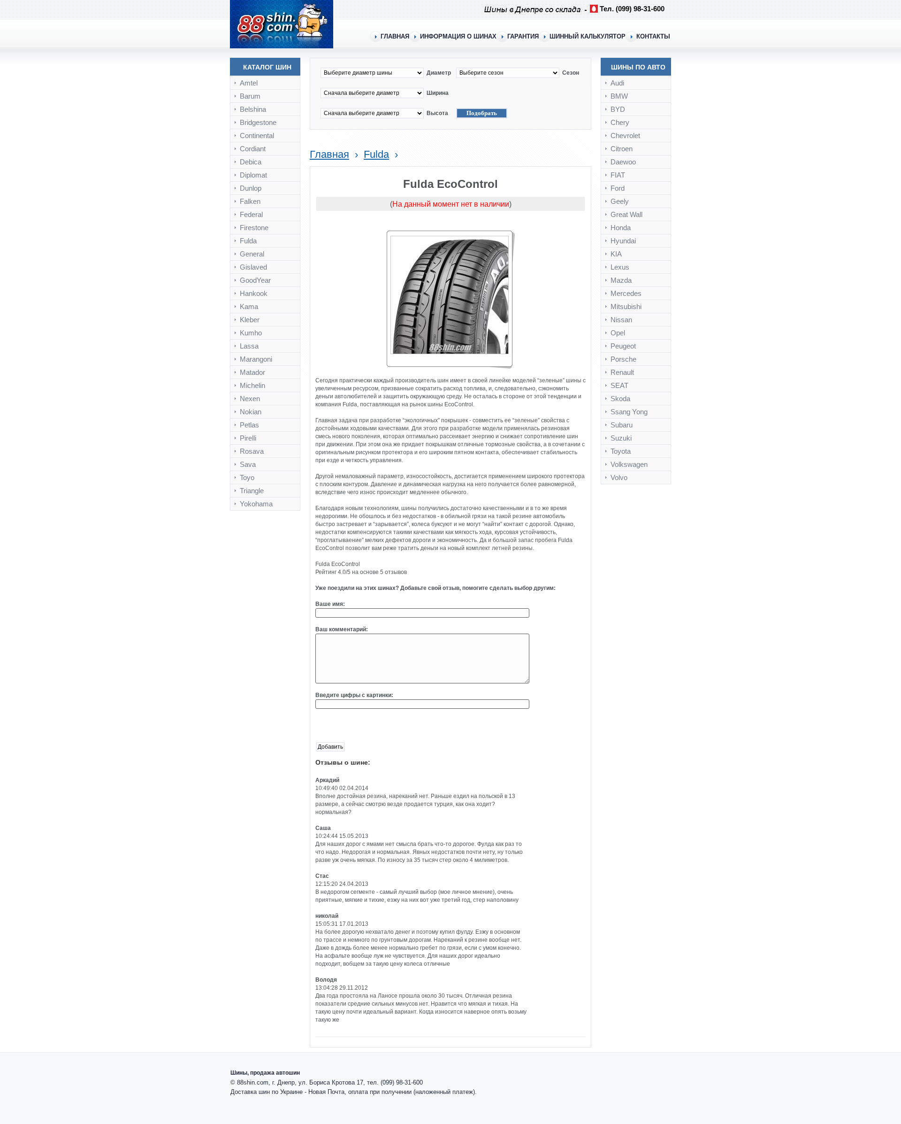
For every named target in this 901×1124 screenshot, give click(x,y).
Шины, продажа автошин (265, 1073)
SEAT (619, 385)
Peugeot (623, 346)
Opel (618, 333)
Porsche (623, 359)
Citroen (622, 149)
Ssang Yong (629, 412)
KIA (616, 254)
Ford (618, 188)
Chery (620, 122)
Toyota (621, 451)
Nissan (621, 320)
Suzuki (621, 438)
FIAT (618, 175)
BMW (619, 96)
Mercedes (626, 293)
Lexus (620, 267)
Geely (620, 201)
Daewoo (623, 162)
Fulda (376, 154)
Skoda (620, 399)
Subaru (622, 425)
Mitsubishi (626, 306)
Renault (622, 372)
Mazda (621, 280)
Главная (329, 154)
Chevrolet (625, 136)
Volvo (619, 477)
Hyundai (623, 241)
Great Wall (626, 214)
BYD (618, 109)
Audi (617, 83)
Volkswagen (629, 464)
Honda (621, 228)
